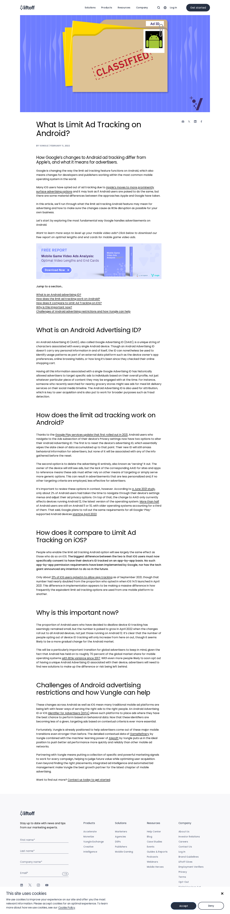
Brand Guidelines (188, 856)
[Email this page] (183, 121)
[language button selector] (165, 7)
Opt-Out (183, 882)
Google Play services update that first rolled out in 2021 (91, 435)
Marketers (121, 831)
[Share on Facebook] (201, 121)
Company (142, 7)
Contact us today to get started (89, 780)
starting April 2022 (85, 514)
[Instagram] (38, 885)
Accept (183, 906)
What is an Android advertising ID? (58, 295)
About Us (183, 831)
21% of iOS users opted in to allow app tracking (82, 577)
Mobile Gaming (124, 851)
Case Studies (154, 841)
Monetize (88, 836)
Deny (211, 905)
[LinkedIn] (21, 885)
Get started (198, 8)
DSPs (118, 841)
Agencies (120, 836)
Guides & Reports (157, 851)
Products (106, 7)
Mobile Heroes (155, 866)
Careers (183, 841)
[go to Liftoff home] (27, 7)
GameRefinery (139, 734)
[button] (222, 893)
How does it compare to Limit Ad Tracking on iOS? (69, 303)
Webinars (152, 861)
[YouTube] (46, 885)
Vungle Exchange (93, 841)
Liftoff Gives (185, 861)
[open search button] (158, 7)
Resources (124, 7)
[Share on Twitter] (189, 122)
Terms (182, 877)
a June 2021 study (143, 489)
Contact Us (185, 846)
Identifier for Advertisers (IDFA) (68, 713)
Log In (173, 7)
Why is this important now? (54, 307)
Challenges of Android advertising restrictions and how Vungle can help (83, 311)
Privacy (182, 872)
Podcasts (152, 856)
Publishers (121, 846)
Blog (149, 836)
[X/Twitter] (29, 885)
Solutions (90, 7)
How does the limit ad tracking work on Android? (68, 299)
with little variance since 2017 (81, 658)
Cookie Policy (66, 907)
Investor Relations (189, 836)
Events (150, 846)
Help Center (154, 831)
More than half (149, 501)
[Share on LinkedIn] (195, 121)
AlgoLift (114, 738)
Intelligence (90, 851)
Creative (88, 846)
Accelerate (89, 831)
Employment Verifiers (191, 866)
